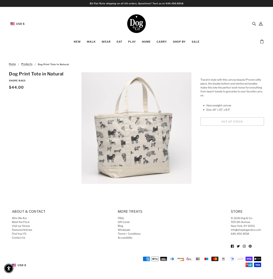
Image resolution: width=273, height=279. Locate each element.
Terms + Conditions (129, 233)
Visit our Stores (21, 225)
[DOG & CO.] (136, 23)
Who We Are (19, 218)
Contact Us (18, 237)
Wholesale (124, 229)
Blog (120, 225)
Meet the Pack (21, 221)
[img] (254, 23)
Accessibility (125, 237)
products (26, 64)
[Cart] (262, 41)
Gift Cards (124, 221)
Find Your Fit (19, 233)
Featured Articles (22, 229)
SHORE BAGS (17, 80)
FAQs (121, 218)
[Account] (260, 23)
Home (12, 64)
